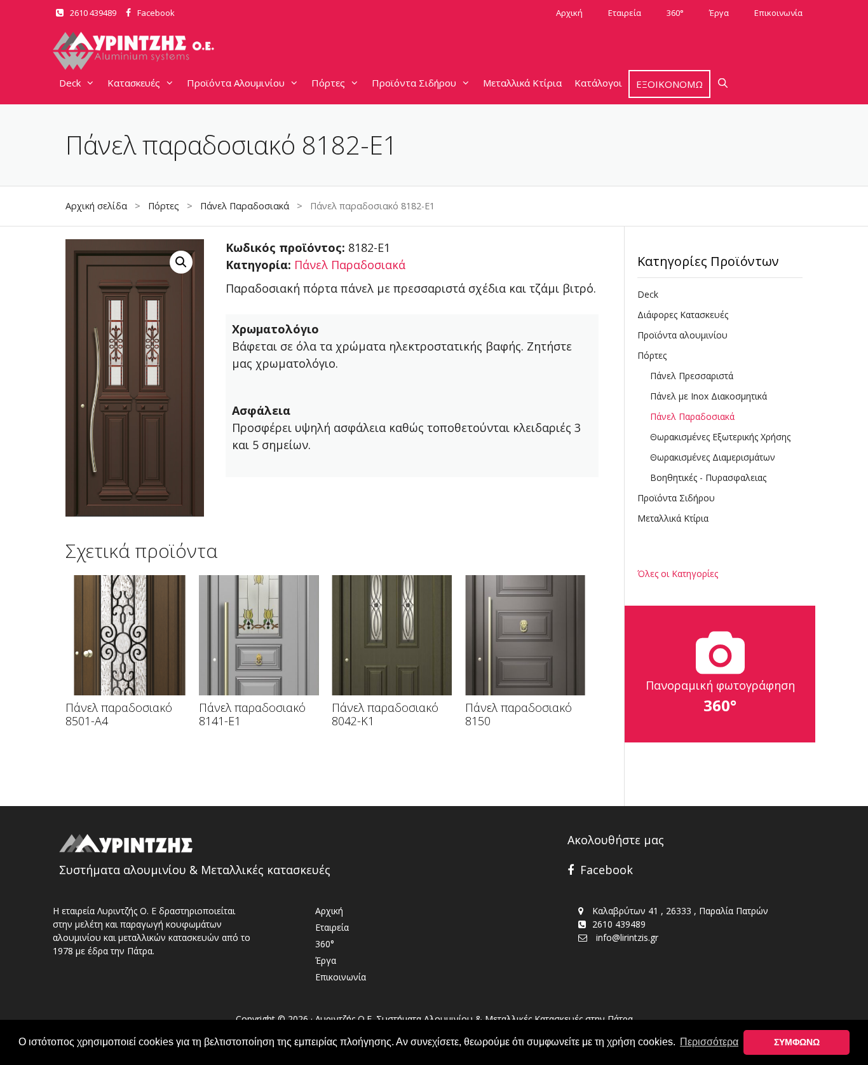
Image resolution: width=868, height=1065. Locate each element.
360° (675, 12)
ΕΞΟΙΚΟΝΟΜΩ (669, 84)
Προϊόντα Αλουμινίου (236, 82)
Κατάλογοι (598, 82)
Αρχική (569, 12)
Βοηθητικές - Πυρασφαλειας (708, 477)
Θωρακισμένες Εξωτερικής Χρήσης (720, 437)
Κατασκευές (133, 82)
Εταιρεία (624, 12)
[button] (181, 262)
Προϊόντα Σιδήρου (414, 82)
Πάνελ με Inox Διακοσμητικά (708, 396)
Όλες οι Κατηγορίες (677, 573)
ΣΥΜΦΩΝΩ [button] (797, 1042)
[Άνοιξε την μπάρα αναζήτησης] (722, 82)
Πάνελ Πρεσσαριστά (691, 376)
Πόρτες (328, 82)
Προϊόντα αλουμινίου (682, 335)
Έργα (719, 12)
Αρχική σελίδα (96, 206)
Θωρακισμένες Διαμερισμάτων (712, 457)
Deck (70, 82)
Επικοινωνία (778, 12)
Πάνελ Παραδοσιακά (244, 206)
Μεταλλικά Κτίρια (522, 82)
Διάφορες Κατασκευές (682, 315)
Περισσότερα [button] (709, 1041)
